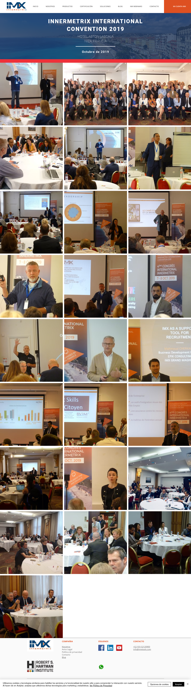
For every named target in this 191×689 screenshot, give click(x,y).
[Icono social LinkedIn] (110, 648)
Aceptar (178, 684)
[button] (122, 6)
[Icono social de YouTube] (119, 648)
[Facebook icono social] (101, 648)
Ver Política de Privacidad (101, 685)
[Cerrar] (187, 684)
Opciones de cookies (159, 684)
